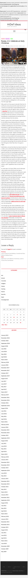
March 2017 (4, 392)
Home (4, 566)
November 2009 (5, 546)
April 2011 (4, 538)
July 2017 (3, 381)
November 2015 (5, 432)
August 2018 (4, 346)
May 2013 (3, 489)
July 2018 (3, 348)
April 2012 (4, 511)
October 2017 (4, 373)
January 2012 (4, 519)
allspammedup (10, 46)
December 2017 (5, 367)
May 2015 (3, 448)
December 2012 (5, 497)
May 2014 (3, 475)
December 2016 (5, 397)
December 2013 (5, 481)
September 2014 (5, 470)
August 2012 (4, 503)
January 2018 (4, 365)
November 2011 (5, 524)
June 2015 (4, 446)
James (3, 46)
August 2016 (4, 408)
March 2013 (4, 492)
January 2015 (4, 459)
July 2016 (3, 411)
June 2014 (4, 473)
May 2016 (3, 416)
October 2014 (4, 467)
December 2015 (5, 430)
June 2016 (4, 413)
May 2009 (3, 551)
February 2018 (5, 362)
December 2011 (5, 521)
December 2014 (5, 462)
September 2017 (5, 375)
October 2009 (4, 549)
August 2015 (4, 440)
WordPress (21, 570)
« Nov (2, 324)
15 (14, 317)
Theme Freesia (15, 570)
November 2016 (5, 400)
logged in (9, 249)
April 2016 (4, 419)
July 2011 (3, 532)
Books (14, 568)
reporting (4, 111)
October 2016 (4, 403)
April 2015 (4, 451)
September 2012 (5, 500)
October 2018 (4, 340)
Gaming (3, 289)
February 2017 (5, 394)
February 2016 (5, 424)
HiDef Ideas (14, 24)
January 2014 (4, 478)
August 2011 (4, 530)
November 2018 (5, 338)
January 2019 (4, 335)
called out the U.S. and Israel (18, 201)
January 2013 (4, 494)
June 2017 (4, 384)
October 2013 (4, 486)
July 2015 (3, 443)
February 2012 (5, 516)
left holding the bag (14, 194)
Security (7, 38)
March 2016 (4, 421)
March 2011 (4, 540)
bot (14, 46)
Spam (11, 38)
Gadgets (3, 283)
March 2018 (4, 359)
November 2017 (5, 370)
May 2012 (3, 508)
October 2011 (4, 527)
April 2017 (4, 389)
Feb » (6, 324)
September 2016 (5, 405)
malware (20, 46)
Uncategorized (5, 299)
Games (3, 286)
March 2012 (4, 513)
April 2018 (4, 357)
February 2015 (5, 457)
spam (23, 46)
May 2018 (3, 354)
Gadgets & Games (16, 566)
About (24, 566)
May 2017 (3, 386)
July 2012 (3, 505)
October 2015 (4, 435)
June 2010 (4, 543)
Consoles (3, 280)
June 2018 (4, 351)
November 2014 (5, 465)
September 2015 (5, 438)
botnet (16, 46)
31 (20, 322)
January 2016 (4, 427)
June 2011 (4, 535)
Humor (3, 38)
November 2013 (5, 484)
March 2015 (4, 454)
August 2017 (4, 378)
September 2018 (5, 343)
